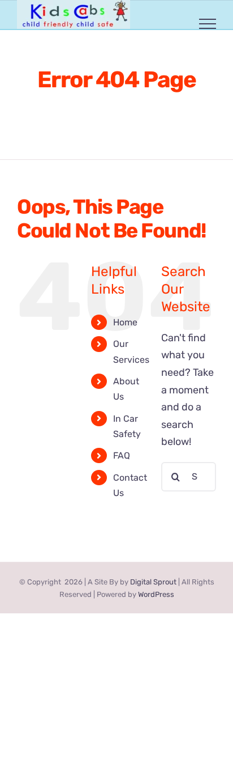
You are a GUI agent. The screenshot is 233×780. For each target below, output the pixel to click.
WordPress (156, 594)
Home (125, 322)
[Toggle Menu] (208, 24)
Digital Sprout (153, 582)
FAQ (121, 455)
